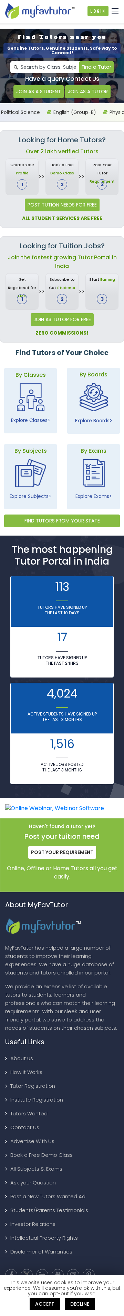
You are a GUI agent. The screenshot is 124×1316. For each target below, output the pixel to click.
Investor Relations (32, 1224)
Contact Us (82, 79)
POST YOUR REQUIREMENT (62, 852)
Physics (113, 112)
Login (98, 11)
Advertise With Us (32, 1141)
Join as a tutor (88, 91)
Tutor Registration (32, 1085)
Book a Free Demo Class (41, 1155)
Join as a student (38, 91)
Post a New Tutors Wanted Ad (47, 1196)
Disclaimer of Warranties (41, 1251)
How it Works (26, 1072)
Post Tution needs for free (62, 204)
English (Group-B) (69, 112)
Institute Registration (36, 1099)
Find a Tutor (96, 67)
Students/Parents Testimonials (49, 1210)
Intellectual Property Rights (44, 1237)
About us (21, 1058)
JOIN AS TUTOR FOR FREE (62, 319)
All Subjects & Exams (36, 1168)
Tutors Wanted (29, 1113)
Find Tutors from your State (62, 520)
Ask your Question (33, 1182)
